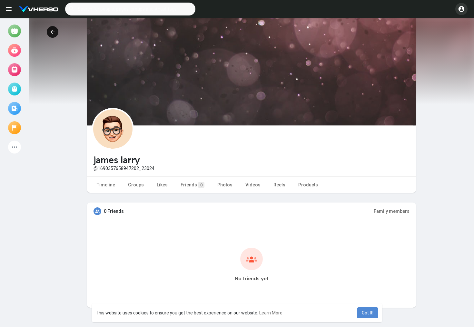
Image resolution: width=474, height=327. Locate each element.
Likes (162, 184)
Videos (253, 184)
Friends (191, 184)
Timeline (106, 184)
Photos (224, 184)
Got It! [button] (367, 312)
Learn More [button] (270, 312)
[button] (130, 9)
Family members (392, 211)
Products (308, 184)
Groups (136, 184)
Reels (279, 184)
